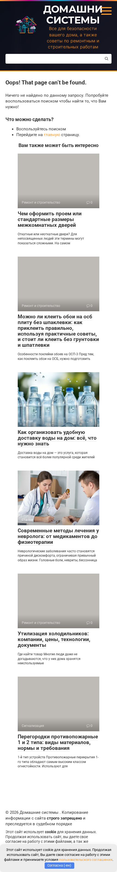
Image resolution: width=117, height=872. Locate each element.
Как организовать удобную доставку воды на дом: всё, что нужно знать (57, 438)
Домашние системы (76, 14)
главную (52, 134)
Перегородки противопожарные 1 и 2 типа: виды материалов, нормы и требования (58, 742)
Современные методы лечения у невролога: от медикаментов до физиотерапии (58, 536)
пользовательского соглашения (85, 860)
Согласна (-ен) (59, 865)
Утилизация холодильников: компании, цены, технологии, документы (54, 639)
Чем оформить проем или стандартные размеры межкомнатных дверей (50, 219)
